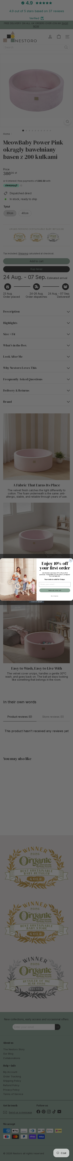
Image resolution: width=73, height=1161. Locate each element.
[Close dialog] (70, 560)
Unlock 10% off (54, 590)
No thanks (54, 596)
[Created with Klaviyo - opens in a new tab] (36, 602)
